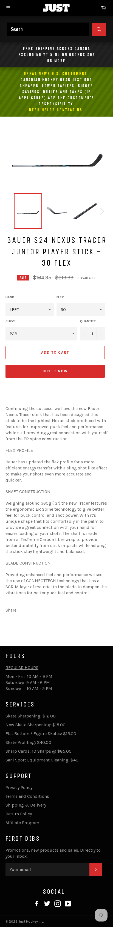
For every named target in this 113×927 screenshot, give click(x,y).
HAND (9, 297)
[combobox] (48, 29)
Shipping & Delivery (25, 805)
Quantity (88, 321)
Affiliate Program (22, 822)
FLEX (60, 297)
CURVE (10, 321)
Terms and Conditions (27, 796)
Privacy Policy (18, 787)
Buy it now (55, 371)
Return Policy (18, 813)
